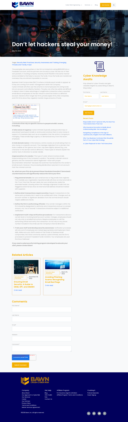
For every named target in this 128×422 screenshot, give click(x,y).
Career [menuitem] (24, 399)
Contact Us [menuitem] (48, 399)
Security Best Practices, (26, 62)
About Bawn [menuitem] (26, 393)
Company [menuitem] (25, 390)
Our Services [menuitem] (26, 397)
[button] (41, 102)
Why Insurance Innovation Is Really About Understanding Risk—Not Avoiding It (97, 128)
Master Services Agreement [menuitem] (31, 407)
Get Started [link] (105, 5)
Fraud (29, 65)
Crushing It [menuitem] (91, 390)
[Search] (114, 5)
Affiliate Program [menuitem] (63, 390)
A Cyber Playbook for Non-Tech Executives (97, 144)
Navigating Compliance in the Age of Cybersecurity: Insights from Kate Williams (97, 134)
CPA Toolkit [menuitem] (48, 395)
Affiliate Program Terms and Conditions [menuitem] (70, 395)
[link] (23, 5)
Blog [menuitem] (46, 393)
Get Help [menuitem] (48, 390)
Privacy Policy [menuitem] (26, 403)
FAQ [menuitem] (46, 397)
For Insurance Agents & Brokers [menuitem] (67, 393)
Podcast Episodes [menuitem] (93, 393)
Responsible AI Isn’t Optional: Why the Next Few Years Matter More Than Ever (99, 123)
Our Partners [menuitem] (26, 401)
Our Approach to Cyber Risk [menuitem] (31, 395)
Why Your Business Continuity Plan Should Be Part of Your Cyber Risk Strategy (98, 139)
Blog (96, 5)
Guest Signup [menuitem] (91, 395)
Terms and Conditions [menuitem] (29, 405)
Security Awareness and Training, (47, 62)
